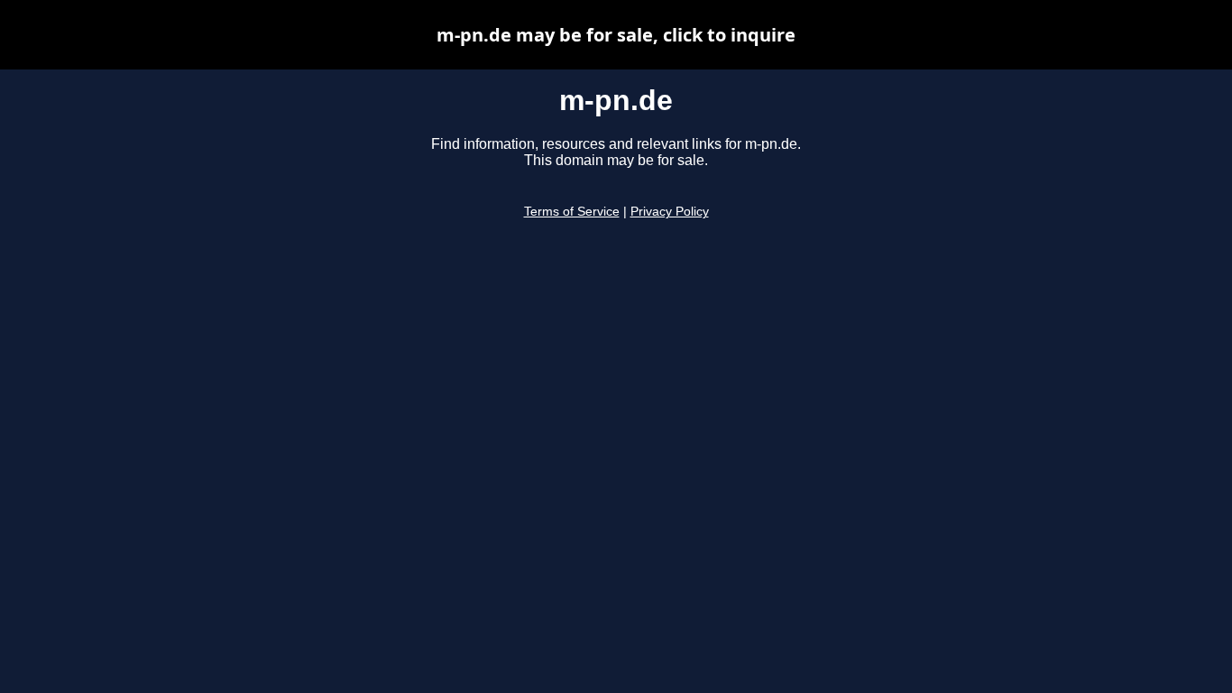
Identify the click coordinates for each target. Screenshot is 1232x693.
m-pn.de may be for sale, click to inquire (616, 35)
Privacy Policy (669, 211)
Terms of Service (572, 211)
